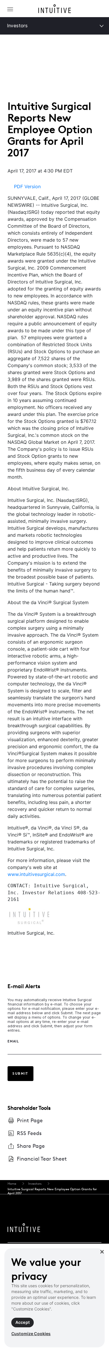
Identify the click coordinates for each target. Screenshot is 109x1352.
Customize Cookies (31, 1333)
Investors (17, 25)
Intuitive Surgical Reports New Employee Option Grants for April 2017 (52, 1191)
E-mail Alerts (24, 986)
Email (13, 1041)
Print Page (30, 1120)
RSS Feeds (29, 1133)
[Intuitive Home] (54, 9)
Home (12, 1184)
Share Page (31, 1146)
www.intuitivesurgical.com (36, 874)
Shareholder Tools (29, 1108)
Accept (22, 1322)
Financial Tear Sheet (42, 1158)
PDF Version (27, 186)
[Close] (102, 1251)
